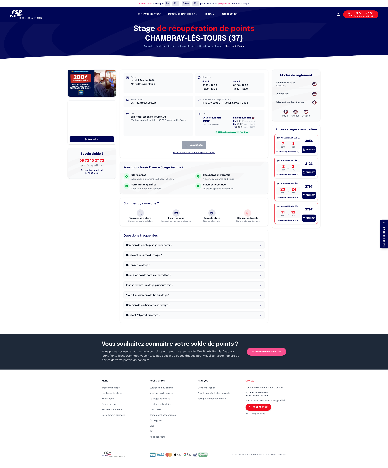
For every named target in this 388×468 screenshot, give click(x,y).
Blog (152, 426)
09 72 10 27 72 (92, 161)
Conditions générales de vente (214, 393)
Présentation (109, 404)
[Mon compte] (338, 14)
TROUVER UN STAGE (149, 14)
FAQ (152, 431)
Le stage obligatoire (160, 404)
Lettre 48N (155, 410)
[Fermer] (385, 3)
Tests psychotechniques (163, 415)
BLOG (208, 14)
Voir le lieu (93, 139)
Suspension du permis (161, 388)
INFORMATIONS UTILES (181, 14)
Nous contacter (158, 437)
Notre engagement (112, 410)
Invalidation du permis (161, 393)
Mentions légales (207, 388)
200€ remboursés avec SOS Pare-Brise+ (233, 132)
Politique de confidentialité (212, 399)
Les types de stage (112, 393)
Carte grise (156, 421)
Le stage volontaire (160, 399)
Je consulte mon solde (264, 352)
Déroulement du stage (113, 415)
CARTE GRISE (229, 14)
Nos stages (108, 399)
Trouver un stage (111, 388)
